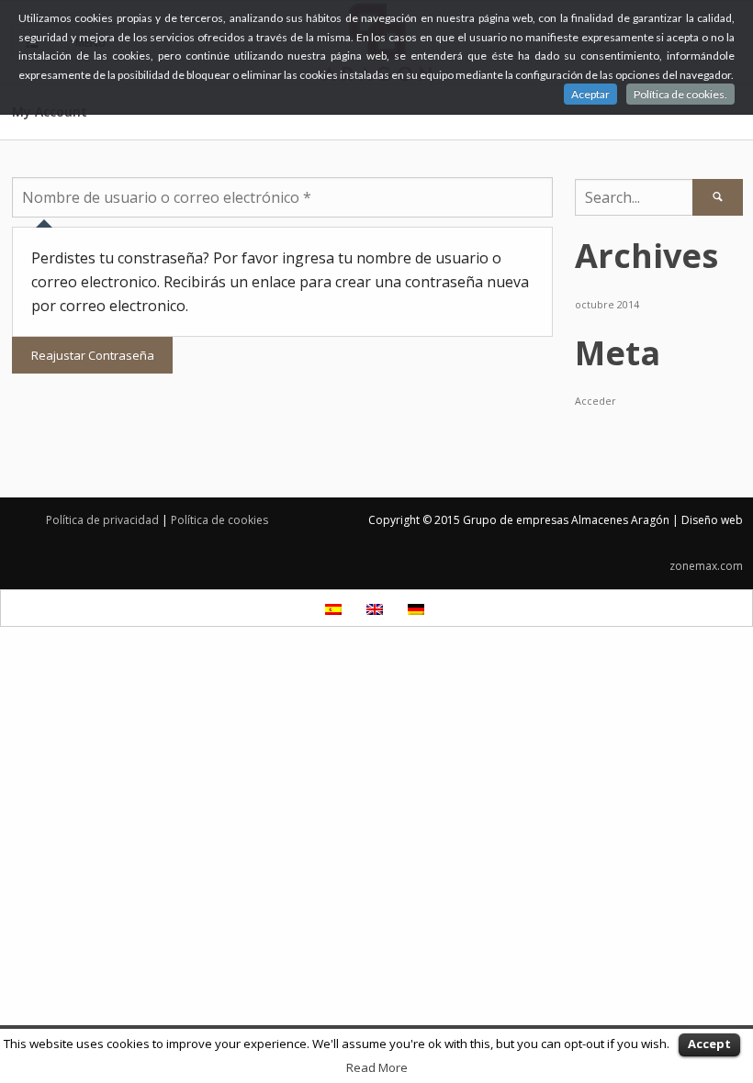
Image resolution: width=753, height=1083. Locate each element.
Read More (377, 1067)
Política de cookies (219, 520)
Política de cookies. (680, 94)
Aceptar (590, 94)
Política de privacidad (102, 520)
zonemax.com (706, 566)
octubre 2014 (607, 304)
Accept (709, 1043)
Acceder (595, 401)
